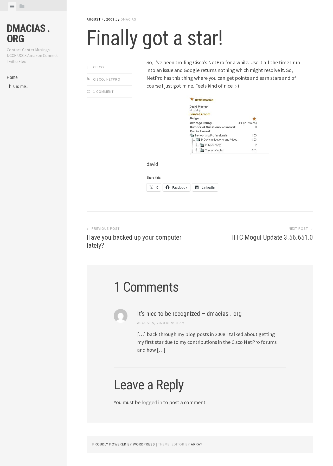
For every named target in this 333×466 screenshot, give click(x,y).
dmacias (128, 19)
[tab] (12, 6)
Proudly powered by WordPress (123, 444)
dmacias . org (28, 33)
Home (12, 77)
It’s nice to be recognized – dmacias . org (189, 313)
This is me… (18, 86)
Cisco (98, 67)
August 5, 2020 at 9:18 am (161, 322)
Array (196, 444)
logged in (152, 402)
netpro (113, 79)
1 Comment (103, 91)
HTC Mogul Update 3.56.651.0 (272, 237)
